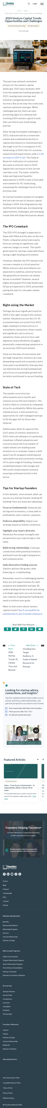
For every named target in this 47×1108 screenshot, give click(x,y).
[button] (29, 4)
